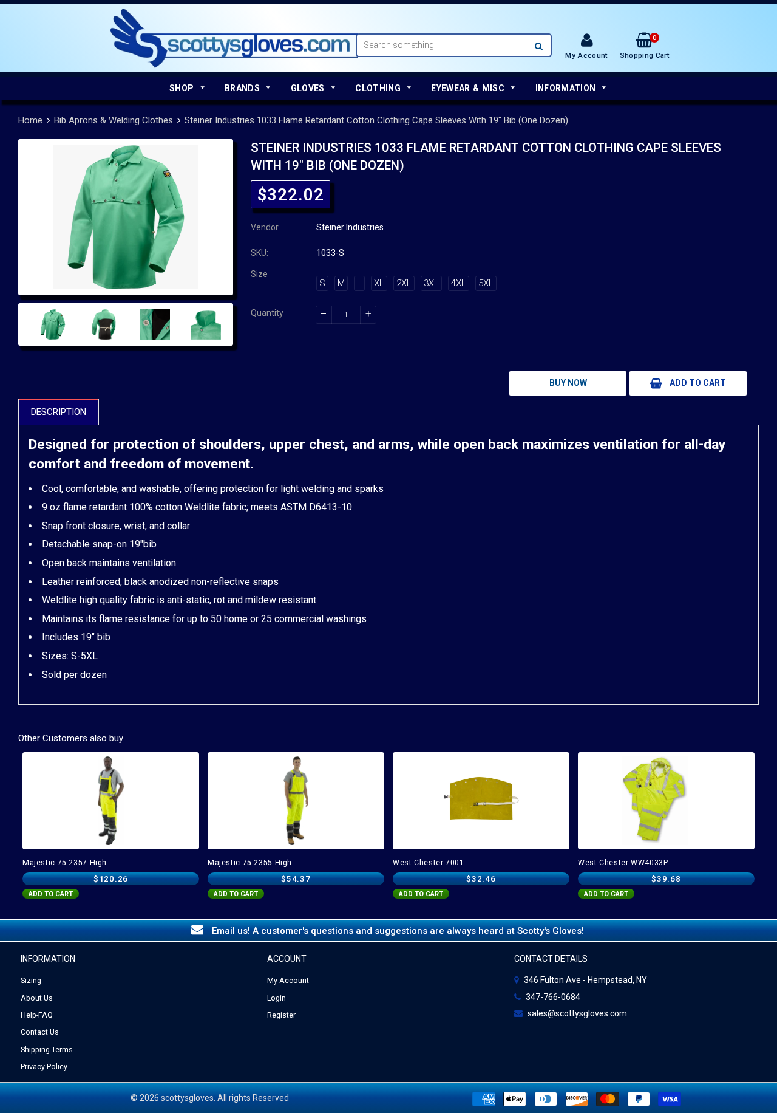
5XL (486, 283)
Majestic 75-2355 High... (253, 862)
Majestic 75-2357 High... (68, 862)
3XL (431, 283)
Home (30, 120)
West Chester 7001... (431, 862)
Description (58, 411)
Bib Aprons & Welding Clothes (113, 120)
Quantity (267, 313)
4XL (458, 283)
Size (259, 274)
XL (379, 283)
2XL (404, 283)
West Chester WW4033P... (625, 862)
